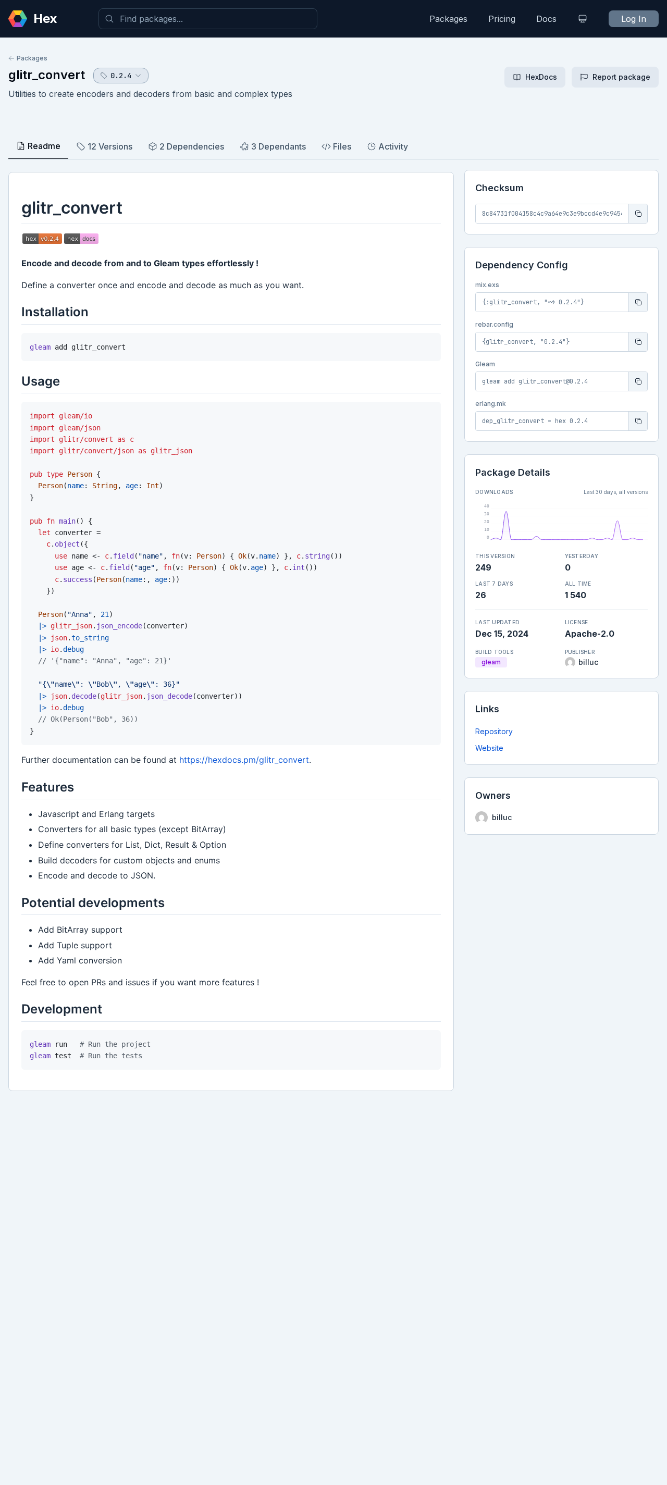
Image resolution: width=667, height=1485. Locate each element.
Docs (546, 19)
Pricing (501, 19)
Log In (633, 19)
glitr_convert (46, 74)
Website (489, 748)
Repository (494, 731)
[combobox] (207, 18)
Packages (448, 19)
